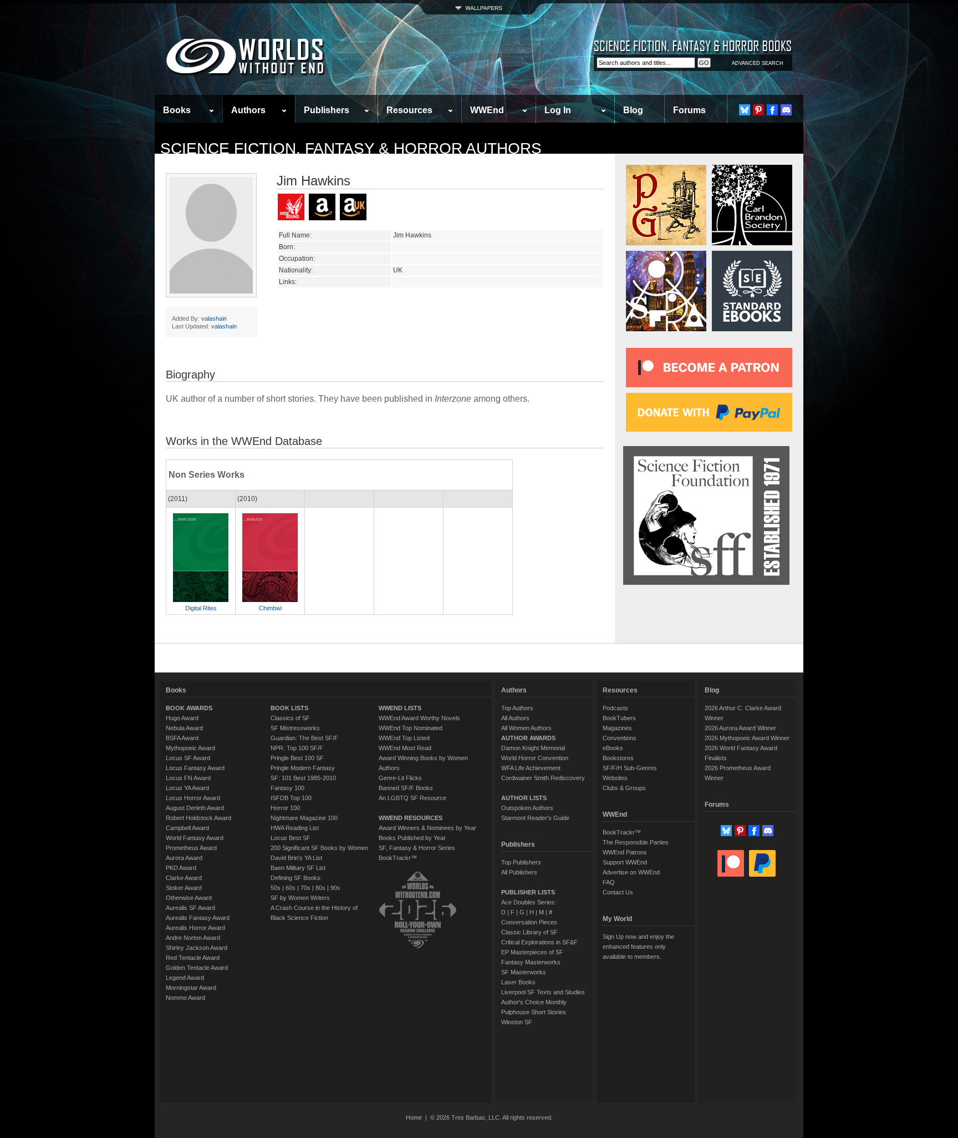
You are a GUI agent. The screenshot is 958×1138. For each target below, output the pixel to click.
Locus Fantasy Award (195, 768)
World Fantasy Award (194, 837)
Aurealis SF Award (190, 907)
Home (414, 1117)
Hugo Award (182, 718)
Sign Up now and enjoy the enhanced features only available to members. (638, 946)
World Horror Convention (534, 758)
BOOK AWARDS (189, 708)
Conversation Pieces (529, 922)
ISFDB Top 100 (291, 798)
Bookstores (618, 758)
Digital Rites (201, 608)
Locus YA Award (187, 788)
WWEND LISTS (400, 708)
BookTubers (619, 718)
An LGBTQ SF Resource (412, 798)
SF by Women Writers (300, 897)
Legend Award (185, 977)
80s (320, 887)
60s (290, 887)
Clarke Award (184, 877)
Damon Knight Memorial (533, 748)
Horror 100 (285, 808)
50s (276, 887)
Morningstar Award (191, 987)
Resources (409, 110)
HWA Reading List (295, 828)
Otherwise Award (189, 897)
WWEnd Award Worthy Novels (419, 718)
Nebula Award (184, 728)
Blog (633, 110)
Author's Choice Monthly (534, 1002)
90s (335, 887)
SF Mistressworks (295, 728)
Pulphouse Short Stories (533, 1012)
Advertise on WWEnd (631, 872)
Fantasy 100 (287, 788)
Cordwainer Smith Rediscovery (543, 778)
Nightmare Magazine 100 (304, 818)
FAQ (609, 882)
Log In (557, 110)
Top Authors (517, 708)
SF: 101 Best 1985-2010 (303, 778)
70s (305, 887)
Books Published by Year (412, 837)
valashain (214, 318)
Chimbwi (270, 608)
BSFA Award (182, 738)
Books (177, 110)
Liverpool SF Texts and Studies (543, 992)
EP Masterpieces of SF (532, 952)
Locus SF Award (188, 758)
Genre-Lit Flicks (400, 778)
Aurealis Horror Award (195, 927)
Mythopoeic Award (190, 748)
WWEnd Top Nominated (410, 728)
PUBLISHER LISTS (528, 892)
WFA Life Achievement (530, 768)
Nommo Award (185, 997)
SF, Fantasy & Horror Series (417, 847)
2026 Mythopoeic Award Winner (747, 738)
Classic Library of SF (529, 932)
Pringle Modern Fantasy (303, 768)
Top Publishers (521, 862)
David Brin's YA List (296, 857)
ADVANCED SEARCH (757, 63)
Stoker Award (184, 887)
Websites (615, 778)
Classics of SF (290, 718)
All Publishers (519, 872)
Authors (248, 110)
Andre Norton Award (193, 937)
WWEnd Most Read (405, 748)
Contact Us (618, 892)
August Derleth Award (195, 808)
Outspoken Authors (527, 808)
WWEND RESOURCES (410, 818)
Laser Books (518, 982)
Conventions (619, 738)
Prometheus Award (191, 847)
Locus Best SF (290, 837)
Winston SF (516, 1022)
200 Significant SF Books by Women (319, 847)
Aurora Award (184, 857)
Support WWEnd (625, 862)
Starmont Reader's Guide (535, 818)
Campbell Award (187, 828)
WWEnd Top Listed (404, 738)
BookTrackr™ (398, 857)
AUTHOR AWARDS (528, 738)
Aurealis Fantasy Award (198, 917)
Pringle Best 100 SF (297, 758)
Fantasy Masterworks (530, 962)
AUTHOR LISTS (524, 798)
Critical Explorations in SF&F (539, 942)
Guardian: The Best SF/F (304, 738)
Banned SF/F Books (406, 788)
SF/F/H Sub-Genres (630, 768)
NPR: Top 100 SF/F (297, 748)
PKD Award (181, 867)
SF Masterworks (523, 972)
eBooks (613, 748)
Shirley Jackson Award (196, 947)
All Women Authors (526, 728)
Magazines (617, 728)
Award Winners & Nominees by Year (427, 828)
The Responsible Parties (636, 842)
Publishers (326, 110)
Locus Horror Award (193, 798)
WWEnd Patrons (625, 852)
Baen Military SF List (298, 867)
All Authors (515, 718)
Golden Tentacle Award (197, 967)
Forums (689, 110)
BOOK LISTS (289, 708)
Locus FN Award (188, 778)
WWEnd (487, 110)
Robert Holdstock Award (198, 818)
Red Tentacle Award (193, 957)
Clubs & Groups (624, 788)
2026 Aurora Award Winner (740, 728)
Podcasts (615, 708)
